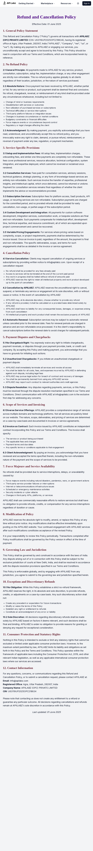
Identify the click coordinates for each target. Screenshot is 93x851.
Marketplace (47, 3)
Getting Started (26, 3)
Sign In (87, 3)
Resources (66, 3)
